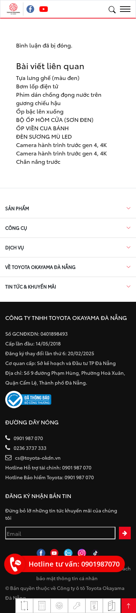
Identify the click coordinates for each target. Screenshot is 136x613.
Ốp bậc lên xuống (39, 111)
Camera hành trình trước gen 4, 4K (61, 144)
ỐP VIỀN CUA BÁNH (42, 128)
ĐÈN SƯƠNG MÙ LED (44, 136)
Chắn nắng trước (38, 161)
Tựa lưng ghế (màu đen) (48, 77)
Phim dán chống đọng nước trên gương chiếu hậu (58, 98)
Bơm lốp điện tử (37, 86)
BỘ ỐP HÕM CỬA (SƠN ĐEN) (54, 119)
